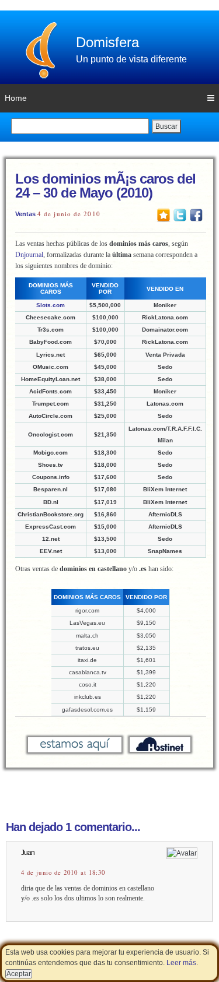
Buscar (166, 126)
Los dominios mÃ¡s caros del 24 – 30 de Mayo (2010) (105, 185)
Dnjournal (29, 255)
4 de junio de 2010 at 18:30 (63, 872)
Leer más (181, 963)
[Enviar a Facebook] (196, 214)
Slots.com (50, 305)
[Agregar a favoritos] (163, 214)
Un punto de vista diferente (131, 59)
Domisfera (107, 42)
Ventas (25, 213)
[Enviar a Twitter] (180, 214)
